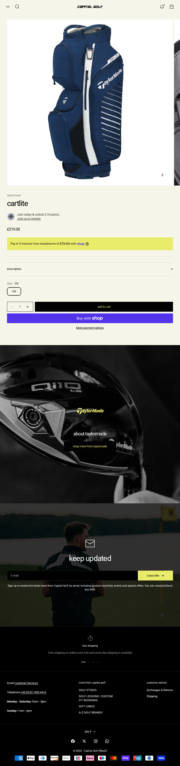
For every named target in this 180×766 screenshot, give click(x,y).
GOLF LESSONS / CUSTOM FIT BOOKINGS (96, 698)
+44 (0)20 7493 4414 (33, 692)
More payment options (90, 327)
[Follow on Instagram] (96, 741)
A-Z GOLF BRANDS (91, 712)
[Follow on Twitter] (84, 741)
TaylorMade (14, 195)
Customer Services (26, 683)
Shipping (152, 696)
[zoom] (162, 175)
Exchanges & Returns (160, 690)
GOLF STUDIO (88, 690)
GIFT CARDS (87, 706)
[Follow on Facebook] (73, 741)
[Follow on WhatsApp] (107, 741)
